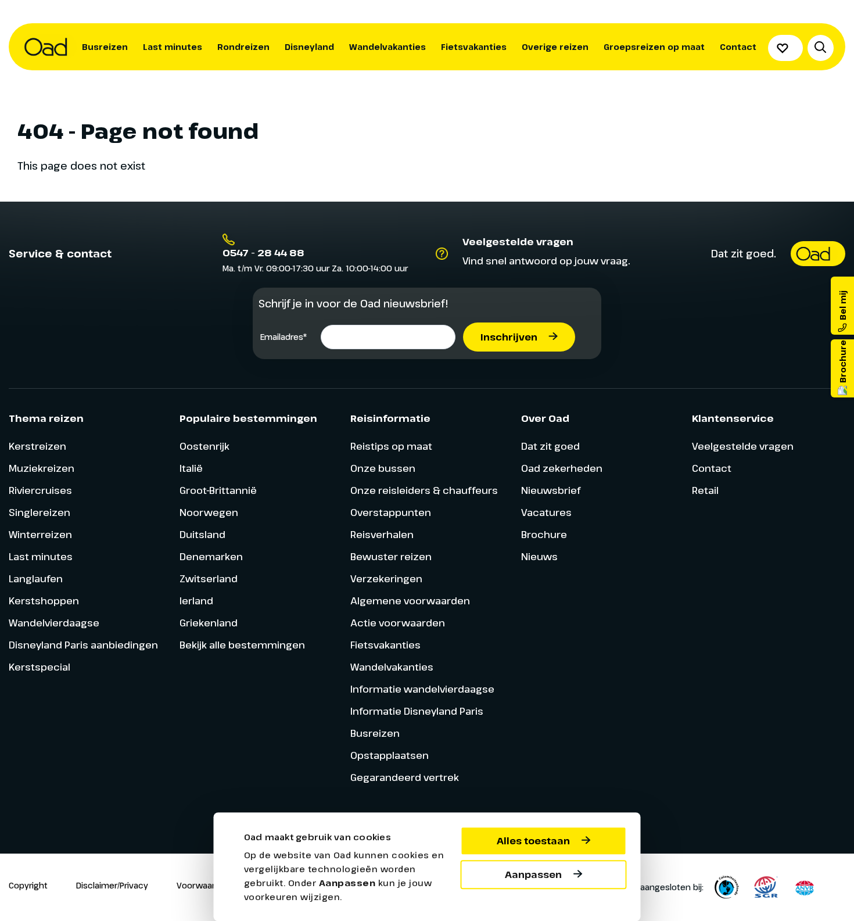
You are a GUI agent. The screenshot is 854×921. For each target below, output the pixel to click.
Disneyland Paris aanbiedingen (83, 644)
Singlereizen (39, 512)
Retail (705, 490)
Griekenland (209, 622)
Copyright (28, 885)
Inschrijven (508, 337)
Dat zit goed (550, 446)
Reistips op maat (391, 446)
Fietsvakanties (474, 46)
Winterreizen (40, 534)
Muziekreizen (41, 468)
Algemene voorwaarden (410, 600)
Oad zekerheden (561, 468)
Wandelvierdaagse (54, 622)
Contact (738, 46)
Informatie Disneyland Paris (416, 711)
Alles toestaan (533, 840)
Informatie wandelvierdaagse (422, 689)
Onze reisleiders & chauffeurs (424, 490)
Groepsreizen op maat (654, 46)
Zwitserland (209, 578)
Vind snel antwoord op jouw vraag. (546, 260)
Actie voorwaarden (397, 622)
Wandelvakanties (387, 46)
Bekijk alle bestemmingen (242, 644)
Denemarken (211, 556)
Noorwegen (209, 512)
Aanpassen (533, 874)
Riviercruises (40, 490)
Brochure (544, 534)
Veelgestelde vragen (743, 446)
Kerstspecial (39, 666)
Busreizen (105, 46)
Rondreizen (243, 46)
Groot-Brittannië (218, 490)
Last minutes (172, 46)
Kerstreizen (37, 446)
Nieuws (539, 556)
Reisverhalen (382, 534)
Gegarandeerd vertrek (404, 777)
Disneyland (309, 46)
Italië (191, 468)
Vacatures (546, 512)
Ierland (196, 600)
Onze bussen (382, 468)
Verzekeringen (386, 578)
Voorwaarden (204, 885)
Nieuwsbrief (550, 490)
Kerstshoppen (44, 600)
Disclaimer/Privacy (112, 885)
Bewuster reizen (391, 556)
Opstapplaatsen (389, 755)
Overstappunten (390, 512)
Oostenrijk (204, 446)
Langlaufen (36, 578)
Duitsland (202, 534)
